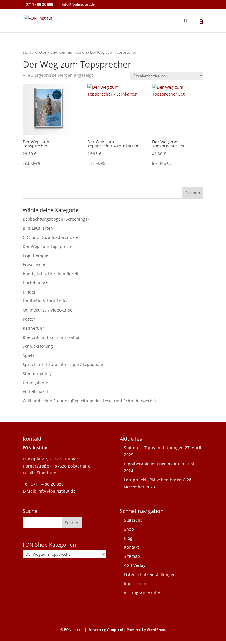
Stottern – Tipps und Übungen (154, 447)
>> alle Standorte (39, 473)
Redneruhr (33, 328)
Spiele (29, 355)
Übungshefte (35, 383)
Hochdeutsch (36, 283)
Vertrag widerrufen (143, 592)
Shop (129, 529)
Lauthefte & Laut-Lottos (46, 301)
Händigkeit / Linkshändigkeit (51, 273)
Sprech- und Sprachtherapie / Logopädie (63, 364)
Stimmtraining (37, 373)
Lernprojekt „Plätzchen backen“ (154, 480)
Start (27, 52)
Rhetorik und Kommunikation (60, 52)
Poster (29, 319)
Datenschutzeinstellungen (150, 574)
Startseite (133, 520)
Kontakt (131, 547)
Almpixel (115, 629)
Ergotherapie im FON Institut (152, 464)
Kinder (29, 292)
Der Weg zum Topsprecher (49, 246)
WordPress (156, 629)
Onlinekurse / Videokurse (47, 310)
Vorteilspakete (37, 391)
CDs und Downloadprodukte (50, 237)
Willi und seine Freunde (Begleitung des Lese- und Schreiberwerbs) (89, 401)
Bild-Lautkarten (38, 228)
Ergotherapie (35, 255)
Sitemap (132, 556)
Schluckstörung (38, 346)
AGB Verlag (135, 565)
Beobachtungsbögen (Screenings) (56, 219)
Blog (128, 538)
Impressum (135, 583)
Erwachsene (34, 264)
